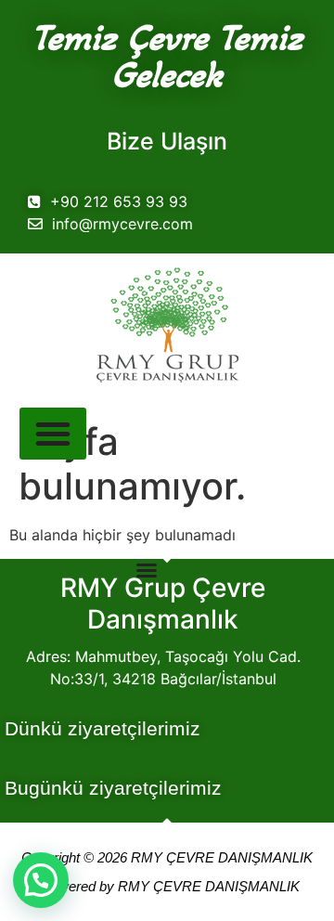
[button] (41, 880)
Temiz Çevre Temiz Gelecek (167, 56)
